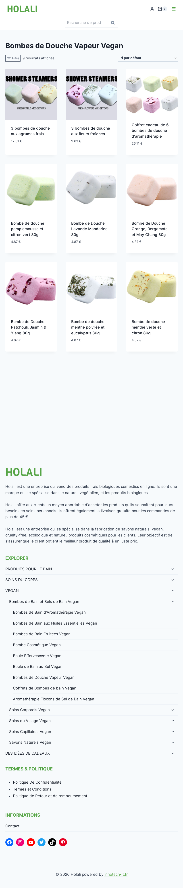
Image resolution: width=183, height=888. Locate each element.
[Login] (152, 9)
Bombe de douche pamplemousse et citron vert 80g (27, 229)
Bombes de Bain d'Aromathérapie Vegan (49, 612)
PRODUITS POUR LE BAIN (28, 569)
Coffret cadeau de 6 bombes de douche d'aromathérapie (150, 131)
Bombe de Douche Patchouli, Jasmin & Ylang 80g (28, 327)
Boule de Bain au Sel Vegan (37, 666)
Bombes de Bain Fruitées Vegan (42, 634)
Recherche (114, 22)
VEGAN (12, 590)
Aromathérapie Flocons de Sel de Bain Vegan (53, 699)
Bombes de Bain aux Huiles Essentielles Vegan (55, 623)
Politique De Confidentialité (37, 782)
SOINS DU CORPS (21, 580)
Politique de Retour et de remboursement (50, 796)
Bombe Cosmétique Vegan (37, 645)
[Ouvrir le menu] (173, 8)
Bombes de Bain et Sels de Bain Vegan (44, 601)
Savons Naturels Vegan (30, 742)
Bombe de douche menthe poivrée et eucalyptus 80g (87, 327)
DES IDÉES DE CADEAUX (27, 753)
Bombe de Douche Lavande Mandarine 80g (89, 229)
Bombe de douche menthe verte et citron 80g (148, 327)
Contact (12, 826)
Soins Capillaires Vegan (30, 731)
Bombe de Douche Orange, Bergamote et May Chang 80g (150, 229)
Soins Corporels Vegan (29, 710)
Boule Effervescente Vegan (37, 656)
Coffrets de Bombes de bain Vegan (44, 688)
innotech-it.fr (116, 874)
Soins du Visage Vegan (30, 720)
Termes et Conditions (32, 789)
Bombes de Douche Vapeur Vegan (44, 677)
